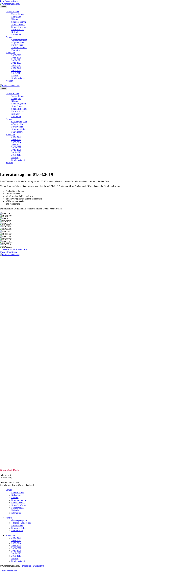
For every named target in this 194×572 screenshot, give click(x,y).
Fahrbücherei (17, 50)
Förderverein (17, 45)
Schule (9, 490)
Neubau (14, 75)
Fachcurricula (17, 29)
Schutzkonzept (18, 24)
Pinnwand (10, 52)
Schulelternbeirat (18, 27)
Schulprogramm (18, 22)
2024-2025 (16, 57)
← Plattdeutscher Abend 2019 (13, 249)
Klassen (14, 19)
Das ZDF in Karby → (10, 252)
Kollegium (16, 17)
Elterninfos (16, 34)
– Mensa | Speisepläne (21, 523)
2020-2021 (16, 68)
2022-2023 (16, 63)
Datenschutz (38, 566)
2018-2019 (16, 73)
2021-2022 (16, 65)
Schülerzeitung (18, 78)
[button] (8, 570)
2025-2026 (16, 55)
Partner (9, 37)
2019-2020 (16, 70)
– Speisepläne (17, 42)
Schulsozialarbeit (19, 47)
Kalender (15, 32)
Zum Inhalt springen (9, 1)
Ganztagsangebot (19, 40)
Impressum (27, 566)
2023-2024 (16, 60)
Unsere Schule (12, 11)
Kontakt (9, 81)
